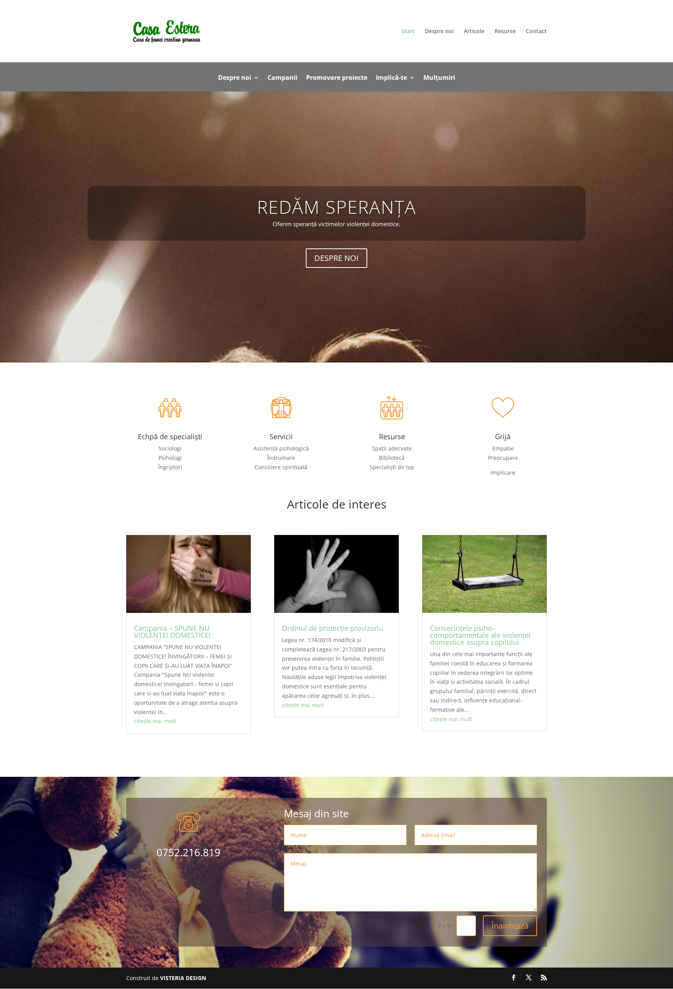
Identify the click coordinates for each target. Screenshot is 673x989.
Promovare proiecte (336, 78)
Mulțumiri (439, 78)
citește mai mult (155, 721)
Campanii (283, 78)
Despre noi (439, 31)
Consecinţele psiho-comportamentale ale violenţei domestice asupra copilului (480, 635)
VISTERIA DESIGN (182, 978)
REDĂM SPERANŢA (336, 207)
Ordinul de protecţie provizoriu (332, 628)
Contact (536, 31)
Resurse (505, 31)
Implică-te (391, 78)
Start (408, 31)
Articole (474, 31)
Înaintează (510, 925)
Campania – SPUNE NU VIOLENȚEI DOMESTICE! (172, 631)
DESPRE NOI (336, 258)
